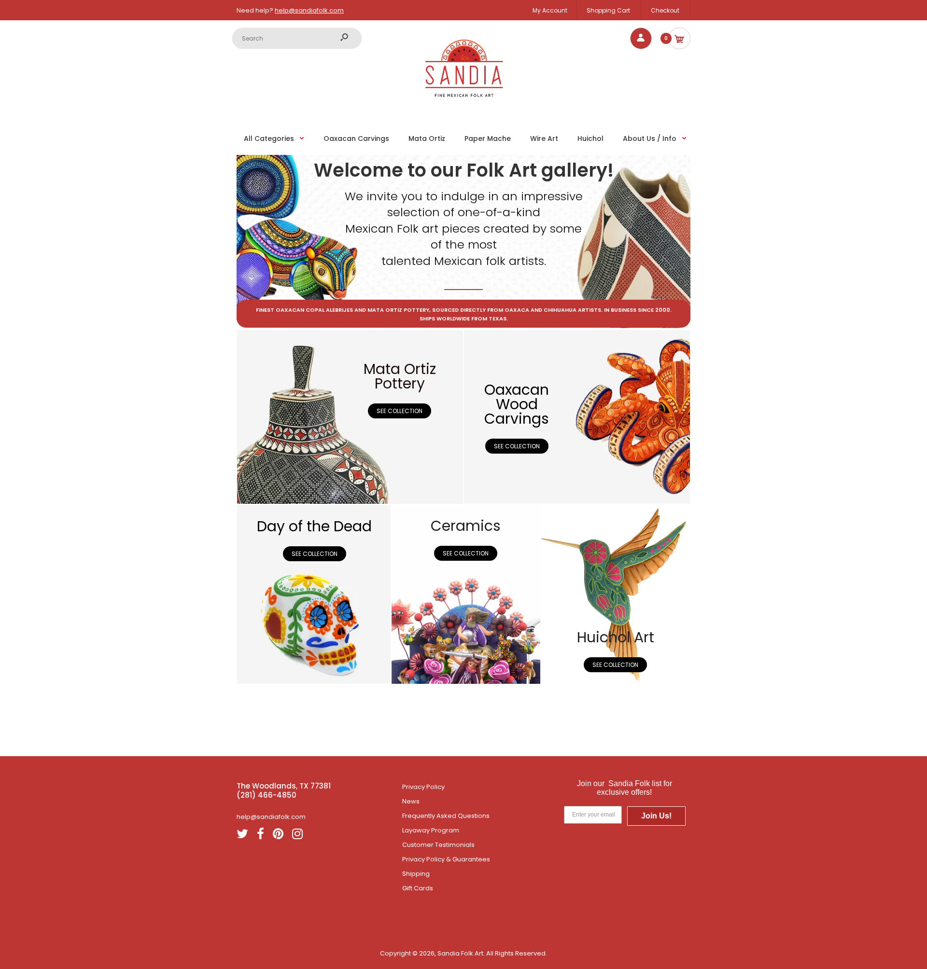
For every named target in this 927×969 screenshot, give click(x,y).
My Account (550, 10)
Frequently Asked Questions (446, 815)
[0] (679, 38)
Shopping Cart (608, 10)
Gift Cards (417, 888)
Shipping (416, 873)
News (411, 801)
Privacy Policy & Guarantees (446, 859)
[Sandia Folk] (463, 107)
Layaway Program (430, 830)
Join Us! (656, 816)
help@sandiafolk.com (309, 10)
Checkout (665, 10)
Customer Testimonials (438, 844)
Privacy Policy (423, 786)
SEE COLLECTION (399, 411)
